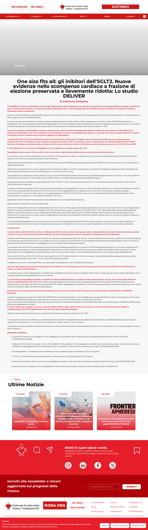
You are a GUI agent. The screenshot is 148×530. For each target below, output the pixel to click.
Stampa (107, 16)
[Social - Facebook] (97, 465)
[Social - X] (112, 465)
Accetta (104, 525)
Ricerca (113, 502)
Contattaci (130, 16)
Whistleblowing (136, 511)
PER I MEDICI (77, 503)
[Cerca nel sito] (144, 16)
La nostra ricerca (58, 16)
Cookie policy (116, 511)
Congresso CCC (136, 502)
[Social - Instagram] (68, 465)
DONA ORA (54, 505)
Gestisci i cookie (138, 525)
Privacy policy (97, 511)
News (82, 16)
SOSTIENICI (120, 7)
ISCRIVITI (131, 486)
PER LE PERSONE (77, 508)
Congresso (35, 16)
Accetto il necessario (119, 525)
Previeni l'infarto (117, 507)
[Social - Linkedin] (83, 465)
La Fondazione (11, 16)
